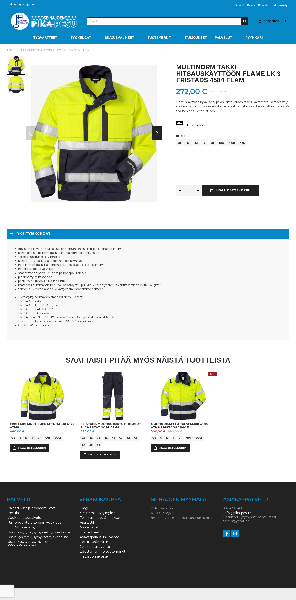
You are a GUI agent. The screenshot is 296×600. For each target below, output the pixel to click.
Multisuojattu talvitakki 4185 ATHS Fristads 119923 (179, 425)
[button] (157, 133)
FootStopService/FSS (24, 527)
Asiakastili (87, 522)
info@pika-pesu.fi (238, 513)
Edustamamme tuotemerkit (102, 551)
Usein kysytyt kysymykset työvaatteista (39, 532)
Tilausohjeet (90, 532)
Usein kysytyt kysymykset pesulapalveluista (28, 543)
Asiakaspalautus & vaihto (99, 537)
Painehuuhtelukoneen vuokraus (34, 522)
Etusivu (11, 50)
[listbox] (232, 143)
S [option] (188, 143)
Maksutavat (89, 527)
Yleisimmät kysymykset (98, 513)
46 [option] (91, 438)
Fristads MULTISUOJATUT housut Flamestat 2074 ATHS (110, 425)
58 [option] (135, 438)
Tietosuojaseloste (94, 556)
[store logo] (44, 21)
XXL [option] (221, 143)
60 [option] (83, 445)
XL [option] (213, 143)
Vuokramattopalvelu (24, 518)
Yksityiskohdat (34, 233)
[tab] (148, 234)
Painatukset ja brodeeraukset (32, 508)
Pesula (13, 513)
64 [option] (98, 445)
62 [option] (91, 445)
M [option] (196, 143)
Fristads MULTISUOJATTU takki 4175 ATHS (42, 425)
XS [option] (180, 143)
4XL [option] (242, 143)
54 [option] (120, 438)
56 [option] (128, 438)
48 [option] (98, 438)
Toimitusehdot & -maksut (100, 518)
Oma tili (239, 5)
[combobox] (167, 21)
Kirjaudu (263, 5)
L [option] (204, 143)
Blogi (84, 508)
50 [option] (106, 438)
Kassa (251, 5)
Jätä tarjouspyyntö (22, 4)
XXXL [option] (232, 143)
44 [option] (83, 438)
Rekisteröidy (279, 5)
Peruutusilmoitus (94, 542)
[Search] (244, 21)
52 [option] (113, 438)
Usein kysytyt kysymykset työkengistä (38, 537)
